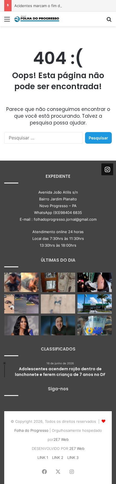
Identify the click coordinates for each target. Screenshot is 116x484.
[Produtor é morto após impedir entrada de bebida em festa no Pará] (58, 325)
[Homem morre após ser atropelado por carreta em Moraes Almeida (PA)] (58, 304)
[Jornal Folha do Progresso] (36, 19)
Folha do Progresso (31, 430)
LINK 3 (73, 457)
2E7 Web (61, 439)
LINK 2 (57, 457)
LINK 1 (42, 457)
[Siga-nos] (107, 169)
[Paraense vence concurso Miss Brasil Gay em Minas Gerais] (21, 325)
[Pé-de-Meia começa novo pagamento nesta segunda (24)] (94, 325)
